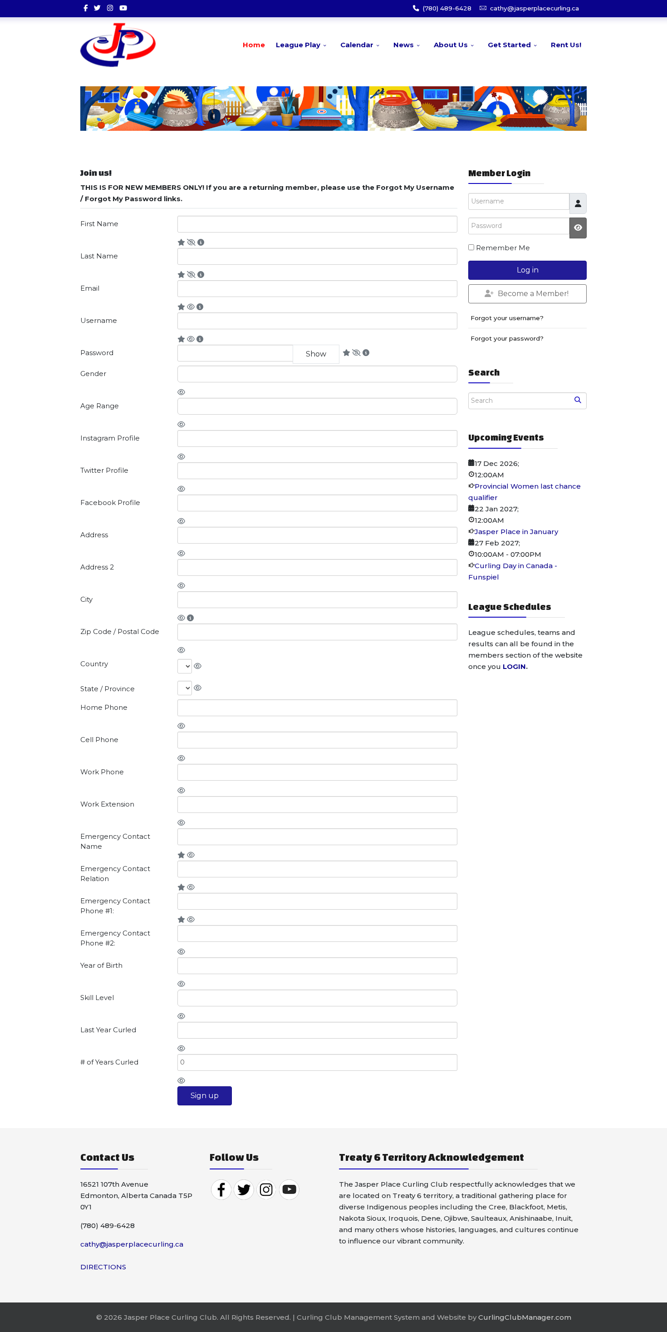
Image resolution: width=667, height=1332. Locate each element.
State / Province (107, 688)
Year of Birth (101, 965)
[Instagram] (110, 8)
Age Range (99, 405)
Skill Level (97, 997)
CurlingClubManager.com (524, 1317)
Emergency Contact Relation (115, 873)
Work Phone (102, 772)
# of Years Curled (109, 1062)
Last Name (99, 256)
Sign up (205, 1095)
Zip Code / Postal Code (119, 631)
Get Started (509, 44)
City (86, 599)
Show (316, 354)
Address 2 (97, 567)
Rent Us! (566, 44)
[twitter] (97, 8)
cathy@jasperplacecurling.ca (534, 8)
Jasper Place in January (516, 531)
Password (96, 352)
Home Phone (104, 707)
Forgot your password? (507, 338)
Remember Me (503, 247)
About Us (451, 44)
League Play (298, 44)
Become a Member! (533, 293)
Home (254, 44)
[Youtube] (123, 8)
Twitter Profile (104, 470)
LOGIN (514, 666)
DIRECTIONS (103, 1267)
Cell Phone (99, 739)
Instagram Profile (110, 438)
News (403, 44)
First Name (99, 223)
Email (89, 288)
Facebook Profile (110, 502)
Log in (528, 270)
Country (94, 663)
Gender (93, 373)
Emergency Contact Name (115, 841)
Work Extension (107, 804)
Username (98, 320)
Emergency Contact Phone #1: (115, 906)
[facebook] (85, 8)
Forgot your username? (507, 318)
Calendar (356, 44)
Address (94, 534)
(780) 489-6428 (446, 8)
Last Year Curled (108, 1029)
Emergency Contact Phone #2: (115, 938)
